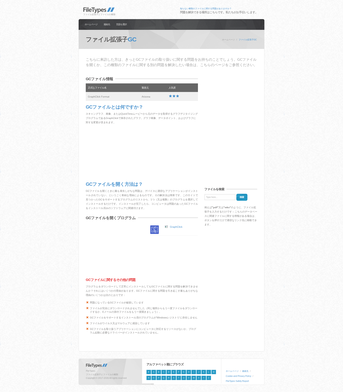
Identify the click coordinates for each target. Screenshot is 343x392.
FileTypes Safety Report (237, 381)
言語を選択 (121, 24)
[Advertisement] (142, 153)
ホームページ (91, 24)
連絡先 (107, 24)
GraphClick (176, 226)
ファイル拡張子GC (248, 39)
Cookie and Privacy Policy (238, 376)
